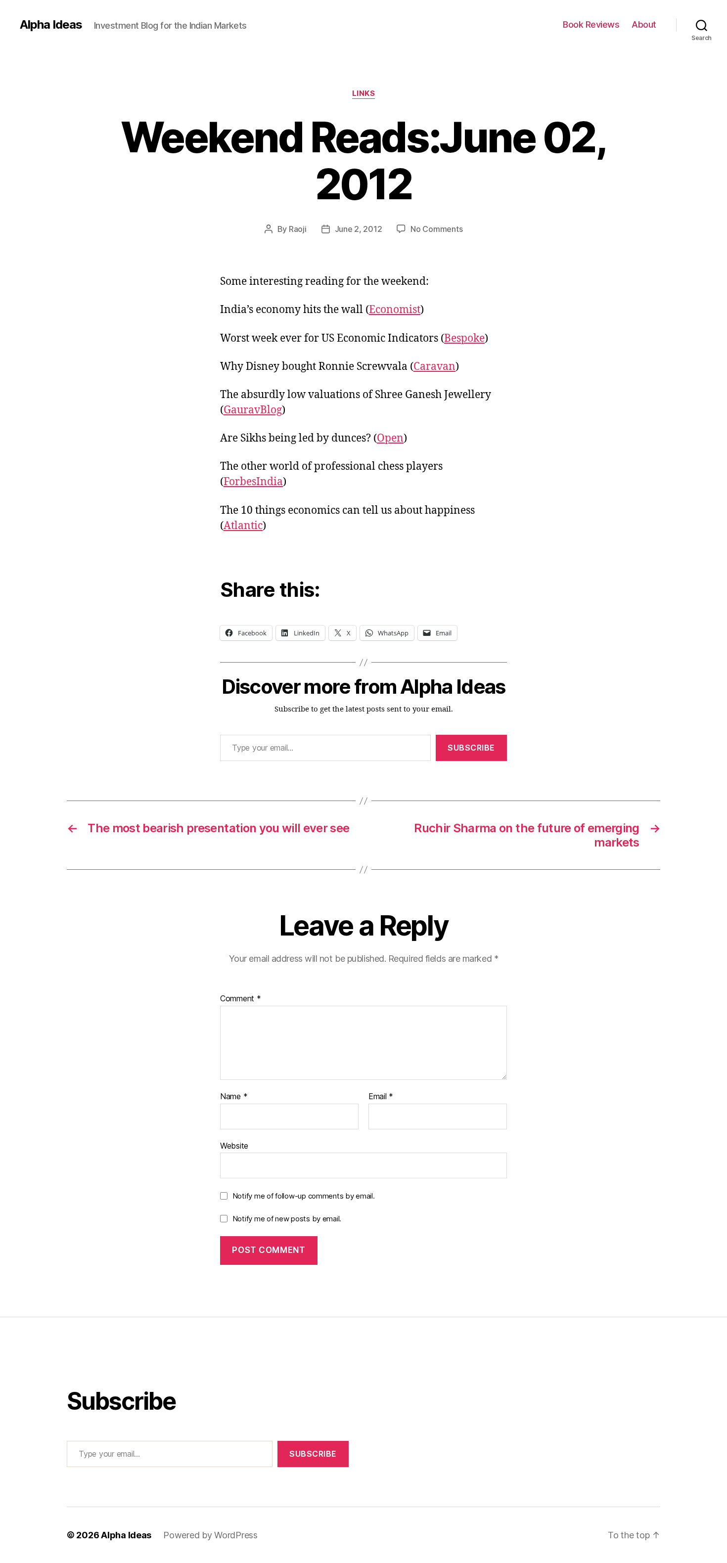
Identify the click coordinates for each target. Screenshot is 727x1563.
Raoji (298, 229)
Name (233, 1096)
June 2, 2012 (358, 229)
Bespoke (464, 338)
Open (390, 438)
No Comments (436, 229)
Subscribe (471, 748)
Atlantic (243, 526)
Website (234, 1145)
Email (380, 1096)
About (644, 24)
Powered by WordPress (210, 1535)
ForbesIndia (253, 482)
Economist (394, 309)
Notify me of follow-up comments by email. (303, 1196)
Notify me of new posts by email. (286, 1218)
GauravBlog (253, 410)
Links (363, 93)
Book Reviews (591, 24)
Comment (240, 998)
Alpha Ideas (51, 25)
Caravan (434, 366)
